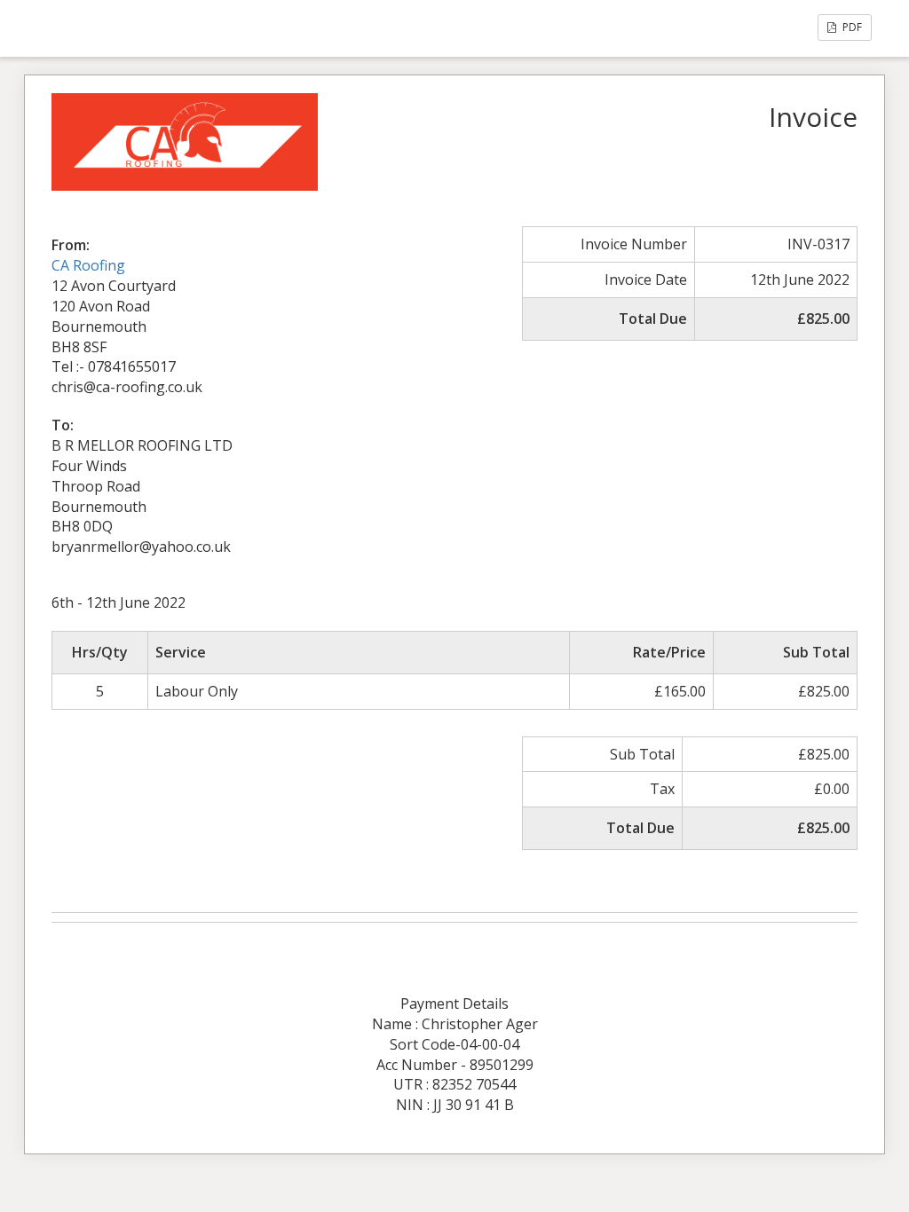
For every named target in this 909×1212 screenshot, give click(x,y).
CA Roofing (88, 265)
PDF (851, 27)
